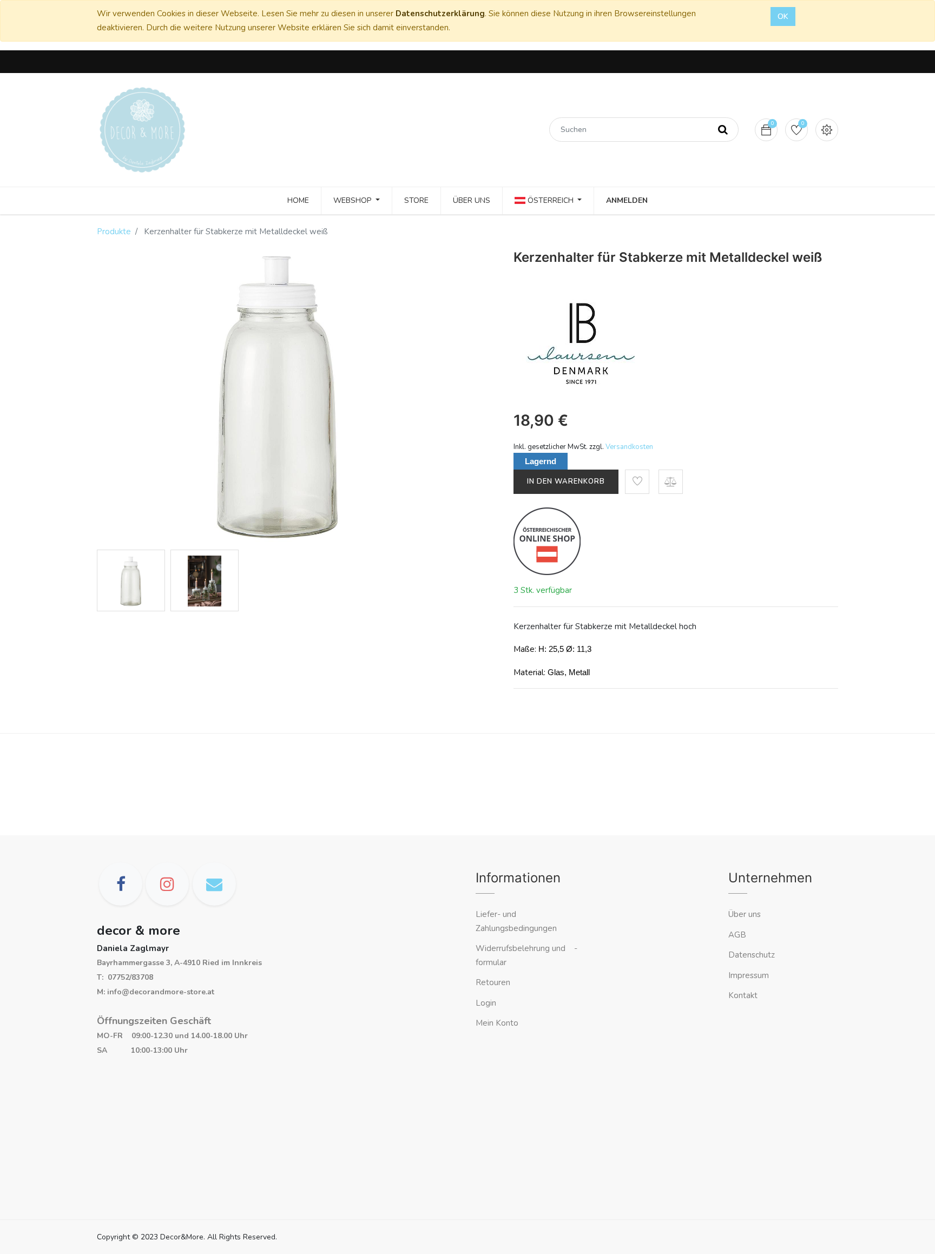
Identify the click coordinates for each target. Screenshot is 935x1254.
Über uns (744, 914)
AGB (737, 934)
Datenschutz (751, 954)
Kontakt (744, 995)
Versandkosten (629, 447)
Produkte (114, 231)
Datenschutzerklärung (440, 13)
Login (486, 1003)
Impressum (749, 975)
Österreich (550, 200)
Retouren (493, 982)
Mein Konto (497, 1023)
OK (783, 16)
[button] (637, 482)
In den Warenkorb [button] (566, 481)
